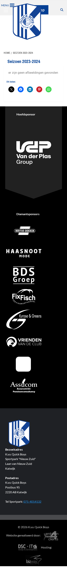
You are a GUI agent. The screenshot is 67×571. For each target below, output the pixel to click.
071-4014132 (32, 501)
